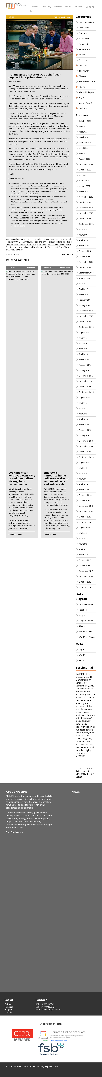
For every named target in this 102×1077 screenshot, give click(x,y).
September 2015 (86, 392)
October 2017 (85, 267)
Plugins (82, 615)
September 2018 (86, 224)
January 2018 (84, 256)
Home (35, 6)
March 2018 (84, 245)
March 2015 (84, 424)
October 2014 (85, 451)
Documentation (86, 604)
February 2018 (85, 251)
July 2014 (83, 468)
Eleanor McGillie (26, 242)
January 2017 (84, 305)
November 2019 (86, 197)
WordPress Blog (86, 631)
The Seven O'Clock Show (58, 247)
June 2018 (83, 229)
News (68, 6)
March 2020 (84, 191)
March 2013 (84, 554)
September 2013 (86, 522)
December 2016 (86, 310)
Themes (82, 626)
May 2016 (83, 348)
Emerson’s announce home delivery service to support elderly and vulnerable (56, 478)
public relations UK (38, 247)
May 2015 (83, 413)
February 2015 (85, 430)
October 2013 (85, 516)
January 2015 (84, 435)
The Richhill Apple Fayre (86, 95)
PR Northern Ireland (62, 17)
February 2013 (85, 560)
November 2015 (86, 381)
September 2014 (86, 457)
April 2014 (83, 484)
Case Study (84, 27)
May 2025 (83, 126)
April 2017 (83, 289)
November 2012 (86, 576)
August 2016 (84, 332)
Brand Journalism (86, 22)
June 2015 (83, 408)
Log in (81, 649)
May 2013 (83, 544)
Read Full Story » (15, 534)
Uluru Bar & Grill (17, 249)
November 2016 (86, 316)
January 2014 (84, 500)
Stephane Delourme (83, 63)
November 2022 (86, 164)
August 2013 (84, 527)
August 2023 (84, 159)
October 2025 (85, 121)
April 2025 (83, 132)
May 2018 (83, 235)
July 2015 (83, 403)
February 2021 (85, 180)
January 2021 (84, 186)
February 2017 (85, 300)
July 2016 (83, 338)
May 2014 (83, 479)
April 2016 (83, 354)
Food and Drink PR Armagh (26, 244)
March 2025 (84, 137)
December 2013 (86, 506)
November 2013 (86, 511)
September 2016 (86, 327)
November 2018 (86, 213)
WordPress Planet (87, 637)
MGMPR (42, 244)
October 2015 (85, 386)
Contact (78, 6)
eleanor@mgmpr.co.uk (51, 1009)
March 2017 (84, 294)
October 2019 (85, 202)
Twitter (8, 1004)
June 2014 (83, 473)
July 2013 (83, 533)
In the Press (65, 268)
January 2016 (84, 370)
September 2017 (86, 272)
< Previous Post (13, 254)
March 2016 (84, 359)
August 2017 (84, 278)
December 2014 (86, 441)
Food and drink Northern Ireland (48, 242)
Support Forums (86, 620)
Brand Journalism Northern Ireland (49, 239)
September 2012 (86, 587)
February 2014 (85, 495)
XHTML (82, 660)
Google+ (8, 1009)
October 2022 (85, 169)
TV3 (7, 249)
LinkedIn (8, 1012)
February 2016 (85, 365)
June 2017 (83, 283)
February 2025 (85, 142)
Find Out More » (14, 832)
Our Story (46, 6)
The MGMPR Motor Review (87, 84)
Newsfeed (30, 268)
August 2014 (84, 462)
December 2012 (86, 571)
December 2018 (86, 207)
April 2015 (83, 419)
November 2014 (86, 446)
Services (58, 6)
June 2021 (83, 175)
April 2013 (83, 549)
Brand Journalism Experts (22, 239)
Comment (83, 33)
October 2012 (85, 582)
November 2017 (86, 262)
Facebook (9, 1007)
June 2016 (83, 343)
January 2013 (84, 565)
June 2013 (83, 538)
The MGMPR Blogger (84, 73)
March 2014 (84, 489)
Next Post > (67, 254)
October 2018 (85, 218)
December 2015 (86, 376)
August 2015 (84, 397)
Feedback (83, 610)
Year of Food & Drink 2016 (85, 105)
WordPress (83, 655)
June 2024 (83, 148)
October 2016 (85, 321)
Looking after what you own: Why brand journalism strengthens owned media (21, 478)
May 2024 (83, 153)
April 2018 (83, 240)
